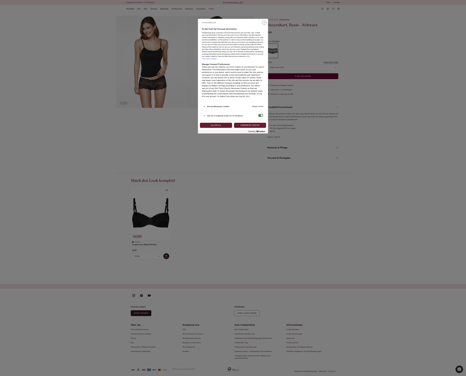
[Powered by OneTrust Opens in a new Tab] (257, 131)
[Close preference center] (264, 23)
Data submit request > (210, 59)
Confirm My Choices (250, 125)
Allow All (216, 125)
